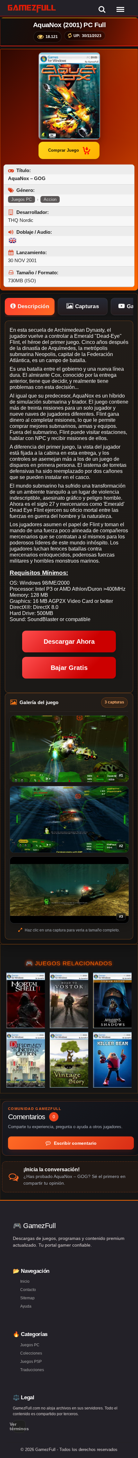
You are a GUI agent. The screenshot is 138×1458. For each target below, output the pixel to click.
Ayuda (25, 1306)
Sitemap (27, 1298)
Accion (50, 199)
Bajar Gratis (69, 667)
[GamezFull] (32, 8)
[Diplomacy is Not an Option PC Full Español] (25, 1060)
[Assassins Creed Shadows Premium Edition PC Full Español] (112, 1000)
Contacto (28, 1289)
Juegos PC (21, 199)
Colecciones (31, 1353)
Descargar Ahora (69, 641)
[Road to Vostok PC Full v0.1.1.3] (69, 1000)
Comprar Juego (63, 150)
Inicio (25, 1281)
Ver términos (19, 1426)
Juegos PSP (31, 1361)
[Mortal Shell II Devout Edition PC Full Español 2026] (25, 1000)
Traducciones (32, 1370)
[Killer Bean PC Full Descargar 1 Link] (112, 1060)
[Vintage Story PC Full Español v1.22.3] (69, 1060)
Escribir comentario (75, 1143)
